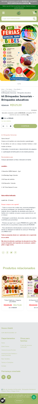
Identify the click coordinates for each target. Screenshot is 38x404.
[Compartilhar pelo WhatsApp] (3, 252)
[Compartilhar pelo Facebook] (7, 253)
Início (2, 89)
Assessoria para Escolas (8, 350)
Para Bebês (17, 89)
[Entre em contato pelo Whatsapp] (34, 397)
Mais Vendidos (5, 359)
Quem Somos (5, 346)
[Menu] (3, 13)
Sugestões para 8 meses (8, 91)
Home (3, 343)
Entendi (19, 401)
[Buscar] (34, 19)
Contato (3, 366)
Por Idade (9, 89)
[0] (34, 13)
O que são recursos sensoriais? (26, 346)
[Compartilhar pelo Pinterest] (15, 253)
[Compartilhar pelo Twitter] (11, 253)
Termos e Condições (7, 362)
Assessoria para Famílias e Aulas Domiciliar (9, 354)
